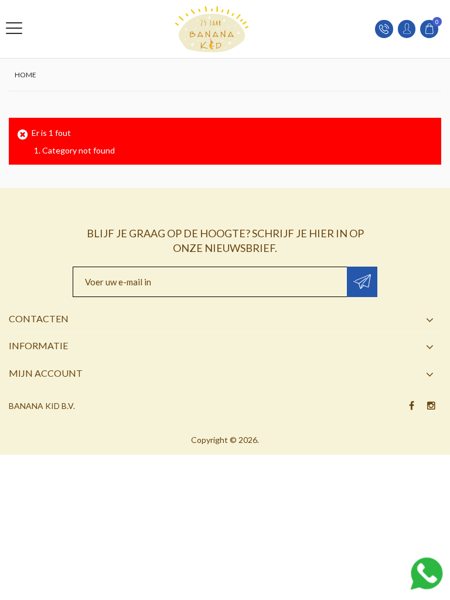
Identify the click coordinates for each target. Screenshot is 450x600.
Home (25, 74)
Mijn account (46, 373)
